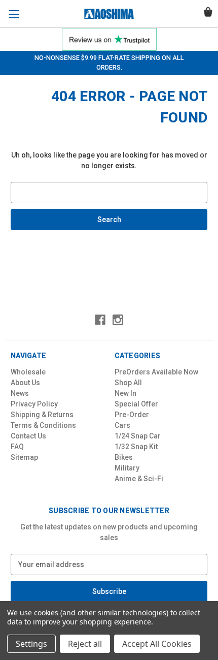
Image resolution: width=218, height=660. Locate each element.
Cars (122, 425)
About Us (25, 383)
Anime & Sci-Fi (139, 479)
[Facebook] (100, 320)
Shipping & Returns (42, 415)
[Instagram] (118, 320)
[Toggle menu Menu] (14, 14)
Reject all (85, 643)
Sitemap (24, 457)
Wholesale (28, 372)
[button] (109, 39)
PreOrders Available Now (156, 372)
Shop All (128, 383)
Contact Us (28, 436)
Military (127, 468)
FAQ (17, 447)
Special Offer (136, 404)
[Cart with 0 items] (208, 13)
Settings (31, 643)
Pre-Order (132, 415)
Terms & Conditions (43, 425)
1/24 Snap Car (138, 436)
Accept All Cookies (157, 643)
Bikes (124, 457)
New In (125, 393)
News (20, 393)
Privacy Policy (34, 404)
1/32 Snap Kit (136, 447)
